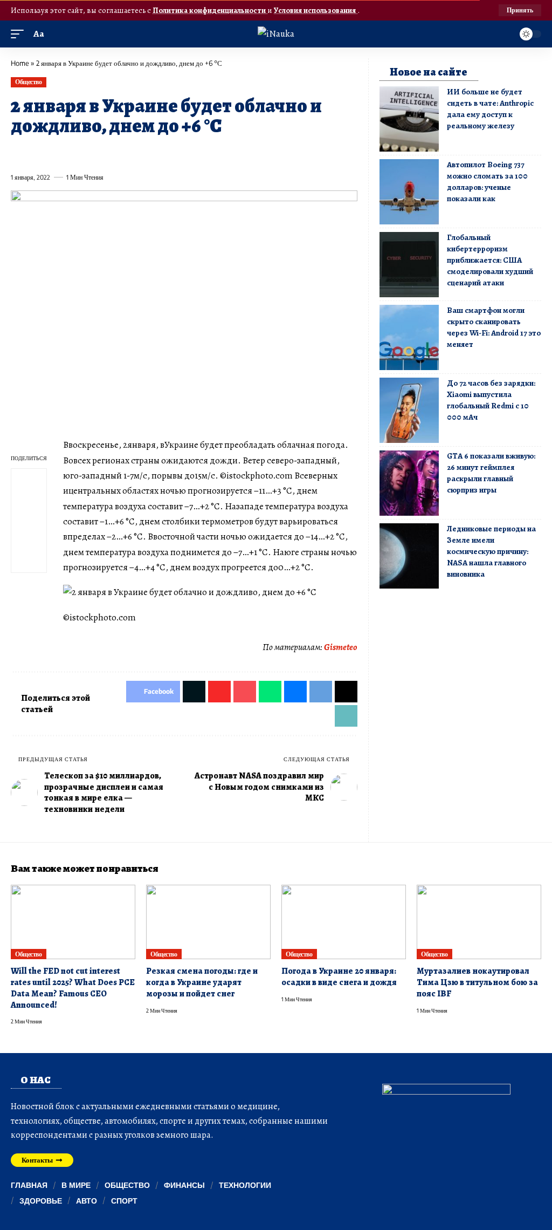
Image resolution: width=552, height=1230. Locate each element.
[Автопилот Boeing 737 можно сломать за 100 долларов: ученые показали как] (409, 191)
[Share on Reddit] (156, 152)
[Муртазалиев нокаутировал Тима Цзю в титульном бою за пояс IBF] (479, 922)
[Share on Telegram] (195, 152)
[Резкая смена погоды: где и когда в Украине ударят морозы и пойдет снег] (208, 922)
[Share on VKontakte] (175, 152)
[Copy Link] (235, 152)
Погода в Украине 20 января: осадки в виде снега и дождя (339, 976)
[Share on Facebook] (18, 152)
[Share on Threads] (215, 152)
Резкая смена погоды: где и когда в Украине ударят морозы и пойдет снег (202, 982)
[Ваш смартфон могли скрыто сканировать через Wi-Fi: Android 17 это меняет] (409, 337)
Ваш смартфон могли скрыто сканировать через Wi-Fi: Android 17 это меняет (494, 327)
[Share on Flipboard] (57, 152)
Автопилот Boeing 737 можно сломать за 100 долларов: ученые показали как (487, 181)
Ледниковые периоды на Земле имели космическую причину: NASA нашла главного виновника (491, 551)
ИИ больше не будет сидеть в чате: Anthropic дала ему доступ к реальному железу (490, 108)
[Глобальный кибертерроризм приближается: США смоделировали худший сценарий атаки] (409, 264)
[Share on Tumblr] (136, 152)
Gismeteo (340, 647)
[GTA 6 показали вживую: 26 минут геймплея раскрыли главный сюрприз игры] (409, 483)
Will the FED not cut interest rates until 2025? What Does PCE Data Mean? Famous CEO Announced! (73, 987)
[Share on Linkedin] (117, 152)
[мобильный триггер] (20, 34)
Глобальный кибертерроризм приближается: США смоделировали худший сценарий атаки (490, 260)
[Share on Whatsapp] (97, 152)
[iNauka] (276, 34)
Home (20, 63)
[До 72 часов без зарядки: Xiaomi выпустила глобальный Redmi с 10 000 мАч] (409, 410)
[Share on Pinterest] (77, 152)
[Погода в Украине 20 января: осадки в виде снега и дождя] (343, 922)
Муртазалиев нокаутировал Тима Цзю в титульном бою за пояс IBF (477, 982)
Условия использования (315, 10)
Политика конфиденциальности (210, 10)
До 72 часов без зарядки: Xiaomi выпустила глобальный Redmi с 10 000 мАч (491, 400)
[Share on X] (38, 152)
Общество (28, 82)
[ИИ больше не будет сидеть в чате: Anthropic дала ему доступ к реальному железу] (409, 119)
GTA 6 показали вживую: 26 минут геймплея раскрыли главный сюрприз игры (491, 472)
